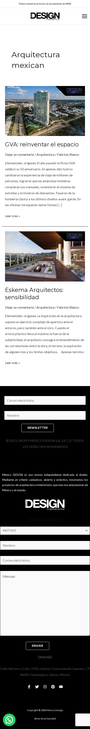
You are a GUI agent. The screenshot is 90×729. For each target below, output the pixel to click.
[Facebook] (29, 687)
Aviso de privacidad (45, 718)
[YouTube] (61, 687)
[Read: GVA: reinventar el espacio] (45, 110)
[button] (9, 720)
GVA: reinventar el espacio (42, 144)
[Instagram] (45, 687)
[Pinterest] (53, 687)
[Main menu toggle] (84, 16)
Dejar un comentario (19, 154)
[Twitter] (37, 687)
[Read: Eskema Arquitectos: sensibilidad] (45, 256)
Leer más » (12, 215)
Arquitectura (45, 154)
